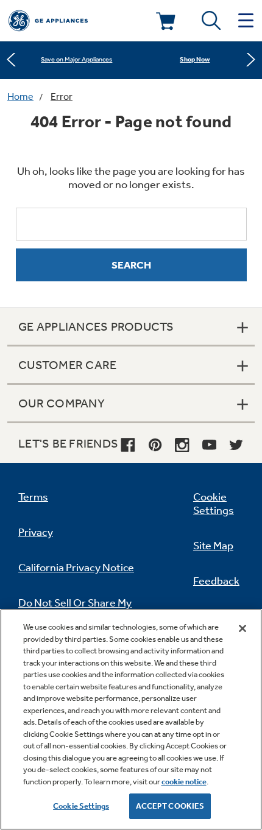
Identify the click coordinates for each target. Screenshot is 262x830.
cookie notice (184, 781)
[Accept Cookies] (242, 628)
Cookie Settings (81, 806)
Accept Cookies (170, 806)
